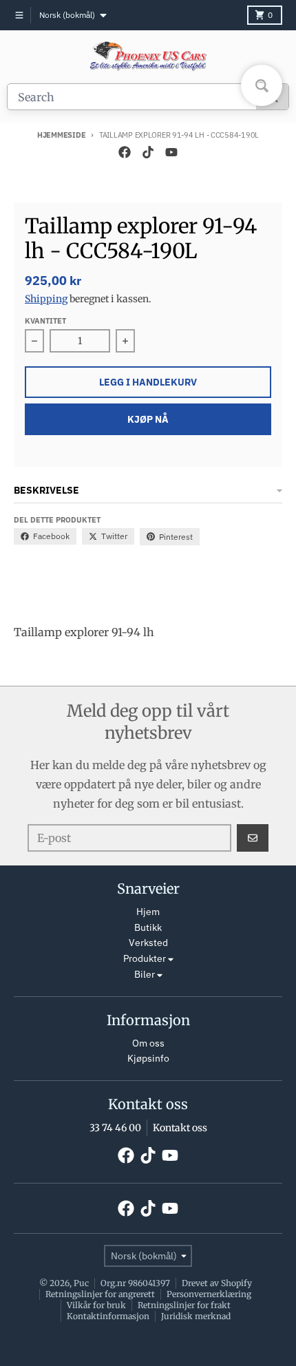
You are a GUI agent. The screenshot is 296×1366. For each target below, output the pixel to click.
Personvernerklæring (209, 1294)
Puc (81, 1283)
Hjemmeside (61, 135)
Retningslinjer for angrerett (100, 1294)
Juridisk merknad (196, 1316)
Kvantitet (45, 321)
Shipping (46, 299)
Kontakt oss (180, 1128)
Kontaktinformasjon (108, 1316)
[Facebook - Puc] (125, 152)
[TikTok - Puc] (148, 152)
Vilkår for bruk (96, 1305)
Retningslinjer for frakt (184, 1305)
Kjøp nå (148, 419)
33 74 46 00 (115, 1128)
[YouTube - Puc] (171, 152)
